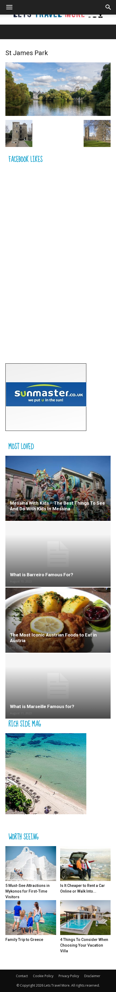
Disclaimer (92, 976)
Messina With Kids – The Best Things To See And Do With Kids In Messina (57, 505)
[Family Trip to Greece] (30, 917)
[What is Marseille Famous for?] (58, 686)
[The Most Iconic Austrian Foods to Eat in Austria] (58, 620)
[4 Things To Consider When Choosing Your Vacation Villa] (85, 917)
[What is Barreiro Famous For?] (58, 554)
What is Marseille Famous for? (42, 706)
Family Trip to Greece (24, 939)
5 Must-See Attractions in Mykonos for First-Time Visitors (27, 891)
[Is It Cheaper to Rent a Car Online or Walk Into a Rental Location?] (85, 863)
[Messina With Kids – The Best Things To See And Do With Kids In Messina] (58, 488)
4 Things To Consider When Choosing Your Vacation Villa (84, 945)
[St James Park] (58, 114)
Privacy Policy (69, 976)
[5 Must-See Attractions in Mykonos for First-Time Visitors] (30, 863)
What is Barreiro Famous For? (41, 574)
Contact (22, 976)
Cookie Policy (43, 976)
